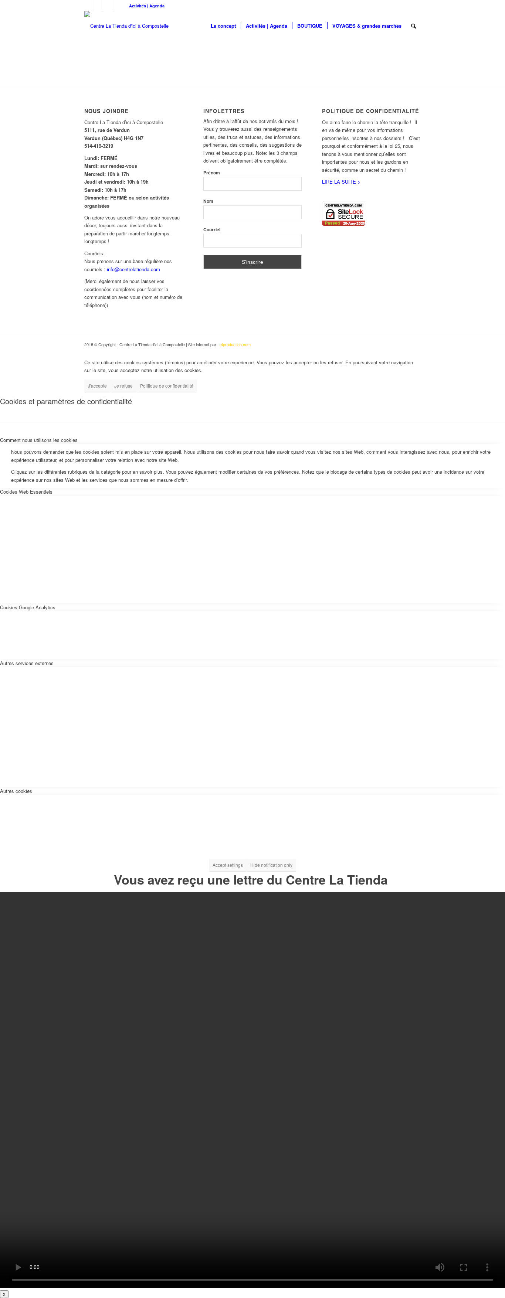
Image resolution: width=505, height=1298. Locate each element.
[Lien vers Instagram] (108, 5)
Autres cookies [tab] (16, 790)
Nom (208, 201)
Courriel (211, 229)
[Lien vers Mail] (119, 5)
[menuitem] (145, 6)
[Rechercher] (413, 26)
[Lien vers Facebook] (86, 5)
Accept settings (228, 865)
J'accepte (97, 385)
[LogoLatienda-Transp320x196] (126, 26)
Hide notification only (271, 865)
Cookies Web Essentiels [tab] (26, 491)
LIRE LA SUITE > (341, 181)
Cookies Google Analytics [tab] (27, 607)
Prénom (211, 173)
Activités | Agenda (147, 5)
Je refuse (123, 385)
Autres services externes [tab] (27, 663)
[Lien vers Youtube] (97, 5)
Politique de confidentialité (166, 385)
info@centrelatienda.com (133, 269)
